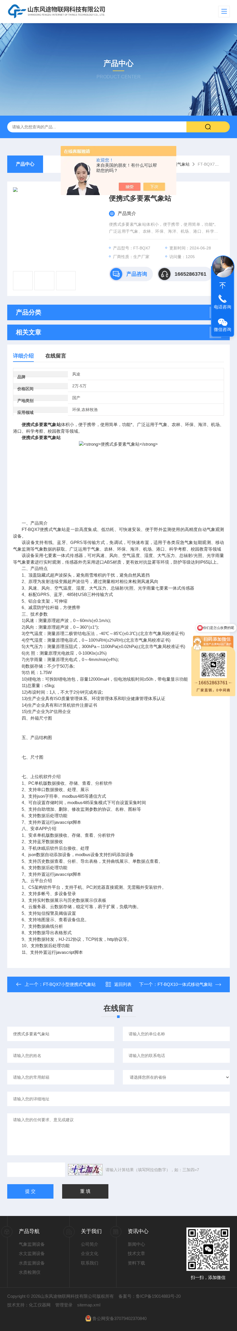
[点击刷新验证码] (85, 1169)
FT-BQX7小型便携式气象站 (69, 984)
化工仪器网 (40, 1304)
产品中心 (25, 164)
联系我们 (89, 1262)
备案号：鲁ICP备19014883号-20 (149, 1296)
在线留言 (55, 356)
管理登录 (64, 1304)
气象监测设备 (32, 1244)
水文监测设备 (32, 1253)
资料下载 (136, 1262)
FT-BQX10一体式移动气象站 (185, 984)
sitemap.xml (88, 1304)
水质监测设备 (32, 1262)
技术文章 (136, 1253)
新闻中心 (136, 1244)
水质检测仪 (29, 1272)
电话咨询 (222, 306)
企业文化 (89, 1253)
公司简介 (89, 1244)
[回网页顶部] (223, 285)
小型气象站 (179, 164)
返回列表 (123, 984)
